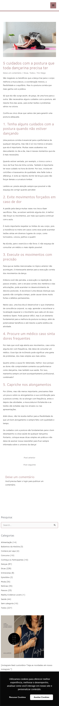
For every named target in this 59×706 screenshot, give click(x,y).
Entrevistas (6, 572)
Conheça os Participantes (12, 559)
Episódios (5, 577)
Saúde (3, 599)
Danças (4, 564)
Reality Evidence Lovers (11, 594)
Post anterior (29, 457)
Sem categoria (7, 603)
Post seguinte (29, 464)
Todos (3, 607)
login (25, 481)
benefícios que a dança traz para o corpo (36, 78)
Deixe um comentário (12, 72)
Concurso (5, 555)
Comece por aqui (8, 551)
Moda (3, 581)
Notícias (4, 585)
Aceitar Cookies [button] (41, 697)
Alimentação (6, 542)
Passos (4, 590)
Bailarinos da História (10, 546)
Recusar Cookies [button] (17, 697)
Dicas (3, 568)
